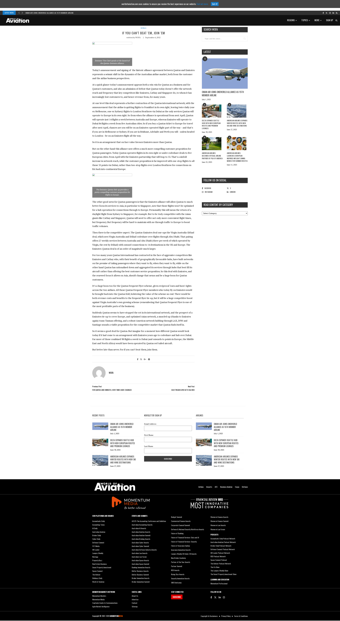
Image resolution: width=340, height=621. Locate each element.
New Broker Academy (178, 558)
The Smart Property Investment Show (223, 574)
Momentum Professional (219, 583)
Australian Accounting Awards (142, 524)
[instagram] (330, 12)
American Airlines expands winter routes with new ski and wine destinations (237, 123)
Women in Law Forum (218, 529)
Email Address (150, 424)
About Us (135, 595)
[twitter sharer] (141, 359)
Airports (209, 486)
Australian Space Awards (140, 560)
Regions (291, 20)
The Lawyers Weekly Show (219, 570)
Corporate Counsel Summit (180, 525)
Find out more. (202, 4)
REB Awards (175, 570)
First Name (148, 435)
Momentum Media (98, 599)
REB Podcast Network (218, 556)
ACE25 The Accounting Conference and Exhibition (149, 521)
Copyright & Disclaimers (209, 616)
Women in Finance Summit (220, 521)
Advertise (135, 599)
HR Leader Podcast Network (220, 552)
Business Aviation (226, 486)
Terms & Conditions (241, 616)
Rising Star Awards (177, 574)
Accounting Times (98, 524)
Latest (207, 52)
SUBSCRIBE (177, 596)
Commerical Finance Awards (181, 521)
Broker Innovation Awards (140, 578)
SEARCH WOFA (211, 29)
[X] (215, 597)
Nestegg (95, 556)
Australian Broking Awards (141, 538)
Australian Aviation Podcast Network (223, 542)
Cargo (237, 486)
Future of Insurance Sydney (180, 545)
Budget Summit (176, 517)
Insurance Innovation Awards (181, 549)
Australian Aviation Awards (141, 531)
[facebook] (323, 12)
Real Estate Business (99, 563)
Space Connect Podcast (219, 560)
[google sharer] (145, 359)
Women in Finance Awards (219, 517)
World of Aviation (98, 581)
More (316, 20)
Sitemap (135, 606)
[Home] (114, 486)
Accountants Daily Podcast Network (223, 538)
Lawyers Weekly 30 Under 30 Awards (184, 553)
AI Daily (94, 528)
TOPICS (304, 20)
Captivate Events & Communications (105, 602)
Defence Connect (98, 542)
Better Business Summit (140, 574)
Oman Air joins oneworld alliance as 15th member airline (50, 13)
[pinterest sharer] (149, 359)
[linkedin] (333, 12)
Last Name (148, 446)
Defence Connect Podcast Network (223, 549)
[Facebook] (211, 597)
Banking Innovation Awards (141, 567)
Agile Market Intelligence (100, 606)
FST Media (95, 546)
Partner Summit (176, 566)
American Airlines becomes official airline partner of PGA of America (212, 156)
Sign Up (329, 20)
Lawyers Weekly (97, 553)
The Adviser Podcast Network (221, 563)
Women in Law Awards (218, 525)
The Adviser (96, 574)
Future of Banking (177, 533)
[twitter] (326, 12)
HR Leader (95, 549)
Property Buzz (97, 560)
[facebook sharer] (137, 359)
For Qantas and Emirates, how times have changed (112, 389)
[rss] (336, 12)
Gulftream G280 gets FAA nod (183, 389)
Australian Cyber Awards (140, 542)
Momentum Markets (99, 595)
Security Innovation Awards (180, 578)
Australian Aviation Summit (141, 535)
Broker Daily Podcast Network (221, 545)
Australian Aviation (98, 531)
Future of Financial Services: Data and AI (185, 537)
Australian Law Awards (139, 553)
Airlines (143, 28)
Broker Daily (96, 535)
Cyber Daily (96, 538)
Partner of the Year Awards (180, 562)
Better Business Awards (140, 571)
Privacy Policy (226, 616)
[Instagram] (224, 597)
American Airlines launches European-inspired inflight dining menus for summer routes (237, 157)
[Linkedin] (220, 597)
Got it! (214, 4)
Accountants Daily (98, 521)
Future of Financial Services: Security (184, 541)
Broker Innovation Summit (141, 581)
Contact (134, 602)
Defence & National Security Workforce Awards (187, 529)
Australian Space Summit (140, 563)
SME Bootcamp (176, 582)
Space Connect (97, 571)
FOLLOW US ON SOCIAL (215, 180)
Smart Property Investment (101, 567)
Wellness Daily (97, 578)
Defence (245, 486)
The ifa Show (215, 567)
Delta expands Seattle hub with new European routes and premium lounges (211, 124)
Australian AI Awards (139, 528)
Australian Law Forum (139, 556)
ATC (216, 486)
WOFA (138, 37)
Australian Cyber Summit (140, 546)
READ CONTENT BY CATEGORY (218, 205)
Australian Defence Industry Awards (144, 549)
